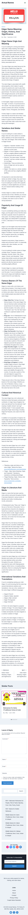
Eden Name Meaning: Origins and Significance (21, 673)
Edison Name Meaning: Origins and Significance (6, 673)
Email (4, 766)
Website (4, 773)
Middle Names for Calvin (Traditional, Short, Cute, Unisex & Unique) (14, 817)
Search (21, 791)
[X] (14, 912)
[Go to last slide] (4, 703)
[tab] (11, 719)
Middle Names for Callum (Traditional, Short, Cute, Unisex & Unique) (14, 825)
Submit (14, 866)
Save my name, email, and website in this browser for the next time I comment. (13, 778)
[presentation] (14, 697)
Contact (14, 895)
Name (4, 759)
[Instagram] (17, 912)
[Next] (24, 703)
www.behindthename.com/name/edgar (15, 469)
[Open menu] (25, 2)
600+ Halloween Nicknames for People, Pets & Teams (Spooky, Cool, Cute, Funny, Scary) (14, 803)
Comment (5, 739)
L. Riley (4, 37)
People (3, 26)
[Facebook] (11, 912)
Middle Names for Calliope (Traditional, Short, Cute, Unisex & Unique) (14, 833)
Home (14, 890)
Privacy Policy (14, 897)
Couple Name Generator (14, 900)
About (14, 893)
